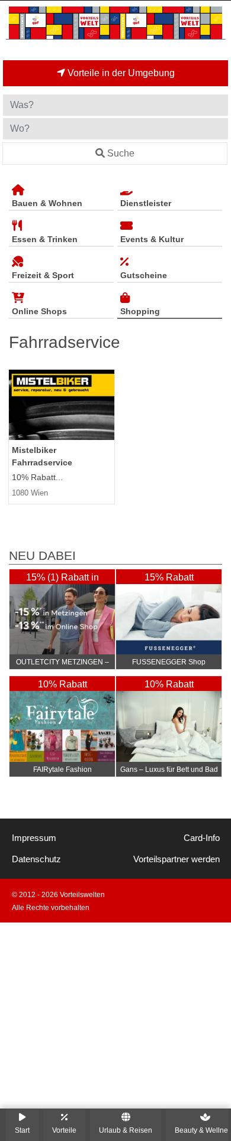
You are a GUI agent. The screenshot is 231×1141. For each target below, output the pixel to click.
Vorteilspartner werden (176, 859)
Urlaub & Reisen (125, 1130)
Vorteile (64, 1130)
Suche (120, 153)
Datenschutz (36, 859)
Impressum (34, 838)
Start (22, 1130)
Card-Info (202, 838)
